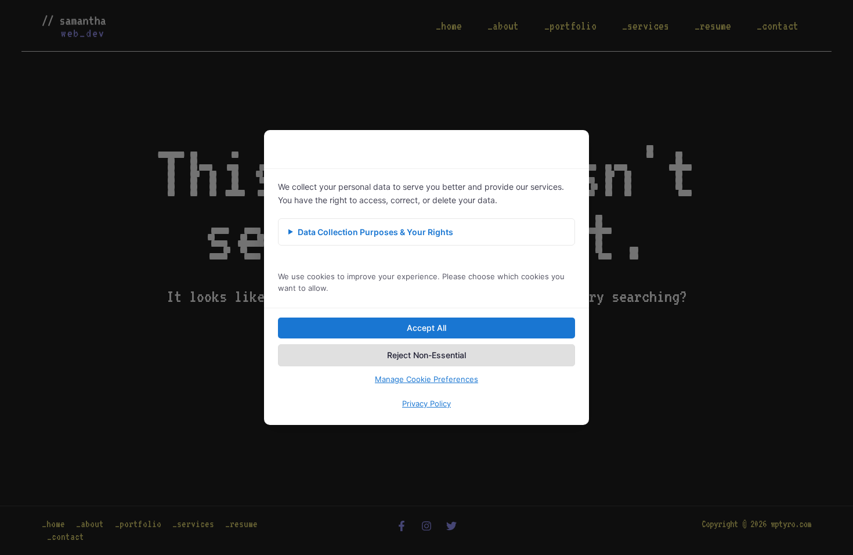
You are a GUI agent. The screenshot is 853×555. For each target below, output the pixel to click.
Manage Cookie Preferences (426, 379)
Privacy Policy (426, 403)
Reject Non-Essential (426, 355)
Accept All (426, 328)
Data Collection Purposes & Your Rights (375, 232)
